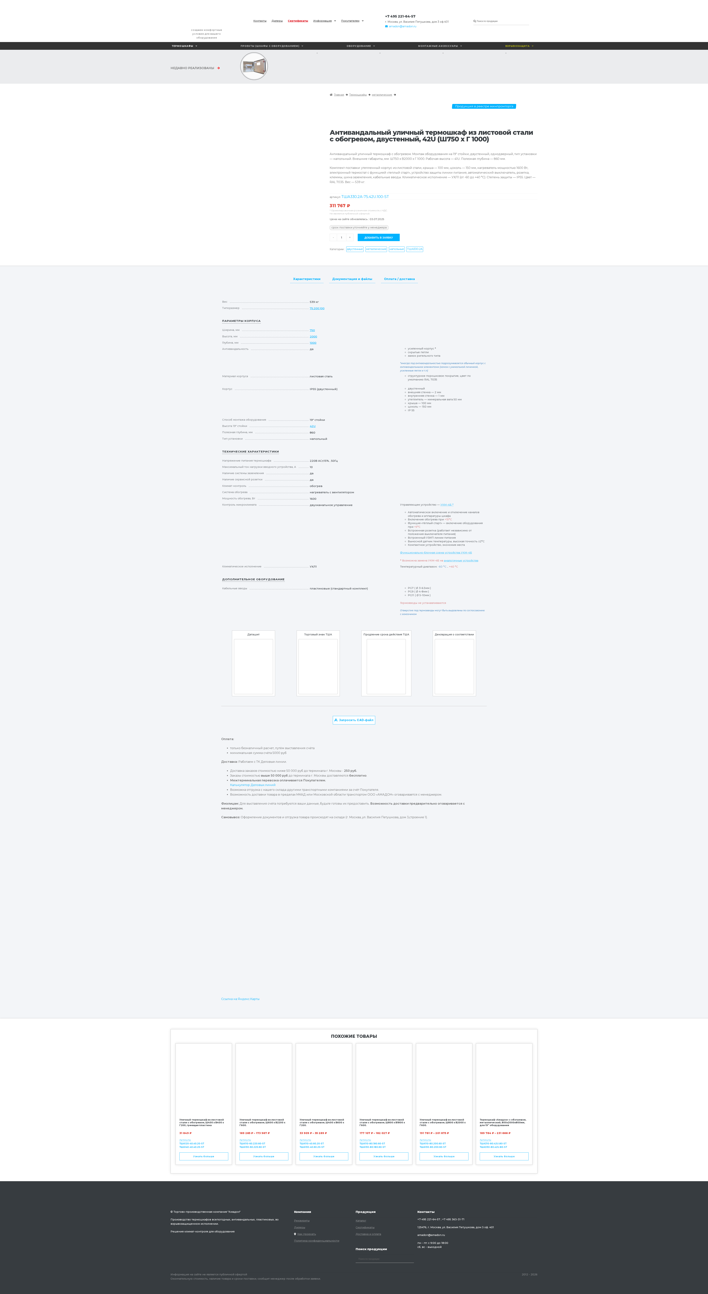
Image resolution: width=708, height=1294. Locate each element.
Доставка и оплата (368, 1234)
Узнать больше (203, 1156)
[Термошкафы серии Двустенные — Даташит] (253, 666)
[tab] (306, 278)
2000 (313, 336)
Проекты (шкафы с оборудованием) (270, 46)
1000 (313, 343)
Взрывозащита (517, 46)
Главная (339, 94)
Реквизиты (302, 1220)
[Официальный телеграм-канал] (419, 16)
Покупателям (350, 20)
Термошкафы (182, 46)
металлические (382, 94)
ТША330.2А (414, 249)
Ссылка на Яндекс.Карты (240, 999)
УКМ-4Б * (447, 504)
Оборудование (359, 46)
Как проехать (306, 1234)
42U (313, 426)
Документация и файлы (352, 279)
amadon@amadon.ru (402, 26)
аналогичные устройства (461, 560)
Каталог (361, 1220)
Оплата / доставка (399, 279)
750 (312, 330)
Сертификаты (298, 20)
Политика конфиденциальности (316, 1240)
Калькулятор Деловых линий (253, 785)
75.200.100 (317, 308)
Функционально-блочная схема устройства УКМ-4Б (436, 552)
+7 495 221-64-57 (400, 16)
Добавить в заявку (379, 237)
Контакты (259, 20)
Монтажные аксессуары (438, 46)
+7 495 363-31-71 (453, 1219)
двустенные (355, 249)
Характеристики (306, 279)
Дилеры (277, 20)
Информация (322, 20)
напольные (397, 249)
